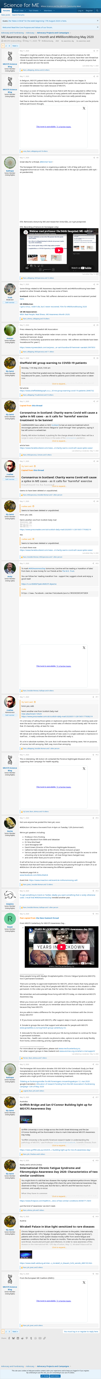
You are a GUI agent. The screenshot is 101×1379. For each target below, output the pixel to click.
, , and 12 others (38, 278)
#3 (97, 158)
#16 (97, 1064)
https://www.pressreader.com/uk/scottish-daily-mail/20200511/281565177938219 (55, 529)
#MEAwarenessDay (37, 568)
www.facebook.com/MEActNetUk (34, 875)
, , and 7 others (35, 1058)
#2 (97, 76)
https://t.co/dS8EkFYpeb (31, 584)
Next (15, 45)
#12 (97, 755)
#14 (97, 891)
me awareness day (67, 41)
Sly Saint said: (27, 466)
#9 (97, 501)
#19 (97, 1216)
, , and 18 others (35, 151)
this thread (37, 405)
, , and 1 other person (42, 495)
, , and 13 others (38, 885)
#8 (97, 461)
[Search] (97, 10)
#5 (97, 325)
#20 (97, 1274)
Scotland (55, 425)
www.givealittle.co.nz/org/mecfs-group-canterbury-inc (43, 1027)
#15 (97, 914)
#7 (97, 401)
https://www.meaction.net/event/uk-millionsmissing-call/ (53, 880)
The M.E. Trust (68, 571)
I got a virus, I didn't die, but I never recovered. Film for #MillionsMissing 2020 (53, 306)
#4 (97, 284)
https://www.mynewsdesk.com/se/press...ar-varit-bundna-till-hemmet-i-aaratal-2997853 (57, 347)
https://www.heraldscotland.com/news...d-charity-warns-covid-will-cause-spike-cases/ (56, 448)
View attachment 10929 (31, 714)
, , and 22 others (36, 70)
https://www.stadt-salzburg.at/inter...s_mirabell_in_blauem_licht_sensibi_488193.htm (56, 1263)
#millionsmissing (47, 41)
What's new (18, 10)
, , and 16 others (36, 812)
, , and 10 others (38, 395)
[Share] (94, 51)
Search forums (18, 15)
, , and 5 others (37, 455)
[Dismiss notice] (97, 21)
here (22, 299)
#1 (97, 51)
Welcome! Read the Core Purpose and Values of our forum (27, 27)
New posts (5, 15)
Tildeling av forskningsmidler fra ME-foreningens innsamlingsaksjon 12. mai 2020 (55, 1081)
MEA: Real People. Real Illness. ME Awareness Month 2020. (45, 314)
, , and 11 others (38, 352)
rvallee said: (26, 506)
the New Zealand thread (47, 918)
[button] (25, 10)
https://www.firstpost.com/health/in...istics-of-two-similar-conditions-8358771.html (55, 1200)
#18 (97, 1160)
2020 (57, 41)
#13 (97, 818)
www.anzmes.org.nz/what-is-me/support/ (77, 1051)
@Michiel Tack (46, 162)
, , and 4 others (38, 691)
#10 (97, 563)
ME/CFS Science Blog (12, 41)
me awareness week (83, 41)
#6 (97, 358)
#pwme (53, 584)
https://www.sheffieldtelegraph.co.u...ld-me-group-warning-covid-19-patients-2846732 (57, 390)
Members (48, 10)
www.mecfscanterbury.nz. (70, 1048)
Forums (6, 10)
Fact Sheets (33, 10)
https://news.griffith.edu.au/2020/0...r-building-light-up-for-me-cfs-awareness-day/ (55, 1150)
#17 (97, 1097)
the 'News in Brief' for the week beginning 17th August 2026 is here (37, 21)
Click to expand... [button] (59, 383)
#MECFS (45, 584)
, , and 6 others (33, 1091)
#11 (97, 697)
